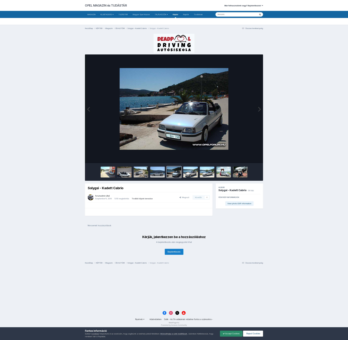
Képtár (175, 14)
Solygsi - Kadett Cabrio (232, 190)
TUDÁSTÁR (123, 14)
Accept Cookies (232, 333)
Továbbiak (198, 14)
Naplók (186, 14)
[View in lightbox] (174, 109)
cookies (95, 334)
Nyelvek (139, 319)
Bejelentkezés (174, 252)
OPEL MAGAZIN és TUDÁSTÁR (106, 5)
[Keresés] (260, 14)
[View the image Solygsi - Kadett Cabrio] (108, 172)
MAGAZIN (91, 14)
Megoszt (185, 197)
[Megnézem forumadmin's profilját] (91, 197)
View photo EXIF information (239, 203)
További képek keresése (142, 198)
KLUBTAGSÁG (106, 14)
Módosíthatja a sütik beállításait (173, 334)
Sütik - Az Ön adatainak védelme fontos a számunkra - (188, 319)
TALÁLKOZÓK (161, 14)
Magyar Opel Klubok (141, 14)
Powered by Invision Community (174, 325)
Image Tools (251, 158)
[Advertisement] (166, 288)
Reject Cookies (253, 333)
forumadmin (100, 196)
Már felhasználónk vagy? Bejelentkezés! (243, 5)
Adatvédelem (155, 319)
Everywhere (248, 14)
